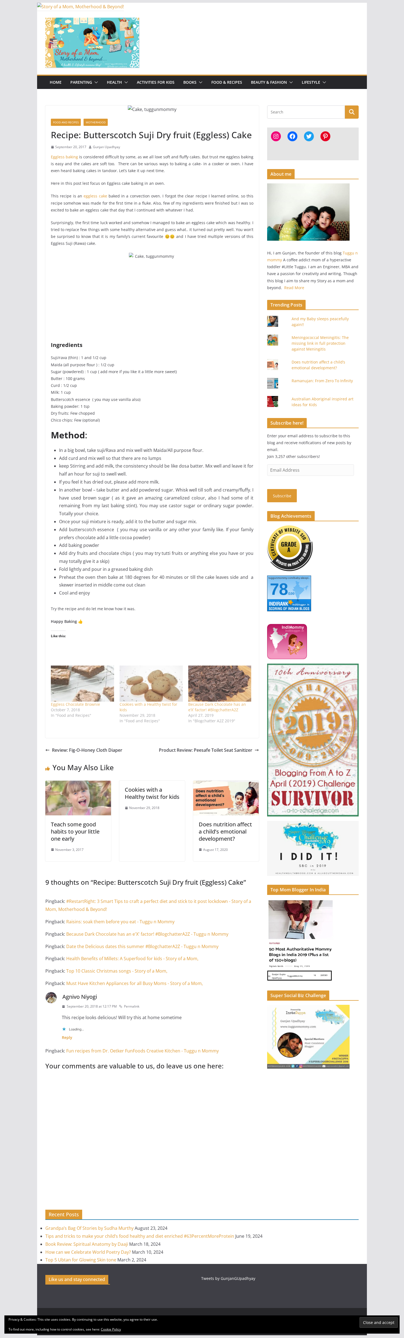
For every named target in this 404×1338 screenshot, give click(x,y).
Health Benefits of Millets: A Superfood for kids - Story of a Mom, (132, 959)
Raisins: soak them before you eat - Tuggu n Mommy (120, 922)
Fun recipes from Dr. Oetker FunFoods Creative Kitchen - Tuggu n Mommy (142, 1051)
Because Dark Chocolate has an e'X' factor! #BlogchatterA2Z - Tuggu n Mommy (147, 934)
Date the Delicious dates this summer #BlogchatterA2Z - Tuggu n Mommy (142, 946)
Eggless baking (64, 156)
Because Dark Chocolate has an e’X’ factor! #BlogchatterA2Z (217, 707)
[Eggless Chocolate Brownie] (82, 684)
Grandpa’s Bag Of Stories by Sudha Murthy (89, 1228)
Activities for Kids (156, 82)
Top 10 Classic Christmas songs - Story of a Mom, (116, 971)
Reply (67, 1037)
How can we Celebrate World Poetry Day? (88, 1252)
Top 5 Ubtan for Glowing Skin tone (80, 1260)
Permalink (131, 1006)
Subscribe (282, 495)
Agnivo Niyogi (79, 996)
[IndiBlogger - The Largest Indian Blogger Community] (287, 627)
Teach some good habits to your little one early (75, 831)
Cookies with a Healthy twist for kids (152, 793)
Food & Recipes (226, 82)
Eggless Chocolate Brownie (75, 704)
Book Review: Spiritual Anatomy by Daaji (86, 1244)
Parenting (81, 82)
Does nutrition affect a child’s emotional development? (225, 831)
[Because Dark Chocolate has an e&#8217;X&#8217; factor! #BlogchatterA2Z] (219, 684)
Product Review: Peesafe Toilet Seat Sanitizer (205, 750)
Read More (294, 287)
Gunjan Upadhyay (106, 147)
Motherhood (96, 122)
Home (56, 82)
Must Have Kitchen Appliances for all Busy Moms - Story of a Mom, (134, 983)
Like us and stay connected (77, 1279)
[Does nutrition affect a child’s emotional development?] (226, 784)
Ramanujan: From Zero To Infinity (322, 380)
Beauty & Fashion (269, 82)
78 (279, 589)
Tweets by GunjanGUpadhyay (228, 1278)
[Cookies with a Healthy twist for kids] (151, 684)
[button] (95, 82)
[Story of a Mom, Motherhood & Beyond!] (80, 7)
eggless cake (95, 196)
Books (190, 82)
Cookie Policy (111, 1329)
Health (114, 82)
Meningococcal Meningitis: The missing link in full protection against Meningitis (320, 343)
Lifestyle (311, 82)
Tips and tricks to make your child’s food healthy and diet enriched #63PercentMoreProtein (139, 1236)
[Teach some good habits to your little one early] (78, 784)
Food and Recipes (66, 122)
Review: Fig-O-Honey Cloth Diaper (87, 750)
